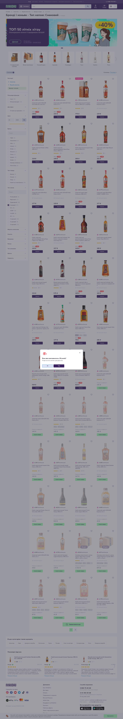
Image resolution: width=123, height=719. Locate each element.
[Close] (80, 353)
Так (59, 366)
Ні (47, 366)
